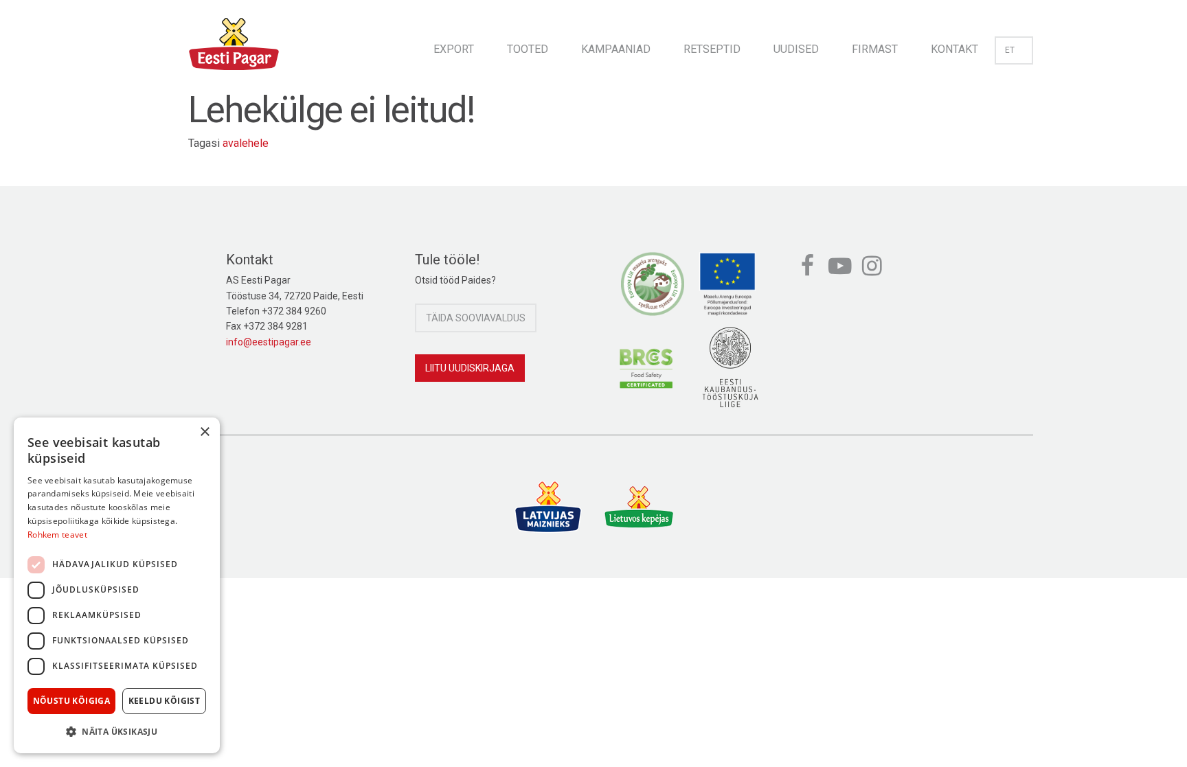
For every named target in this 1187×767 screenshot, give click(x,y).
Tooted (527, 49)
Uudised (796, 49)
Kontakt (954, 49)
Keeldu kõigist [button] (164, 701)
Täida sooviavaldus (475, 317)
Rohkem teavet (57, 534)
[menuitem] (453, 45)
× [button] (204, 432)
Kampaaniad (616, 49)
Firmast (875, 49)
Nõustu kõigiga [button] (72, 701)
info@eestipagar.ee (268, 341)
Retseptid (712, 49)
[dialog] (117, 585)
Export (453, 49)
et (1010, 50)
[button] (116, 731)
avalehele (246, 143)
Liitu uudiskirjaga (470, 368)
